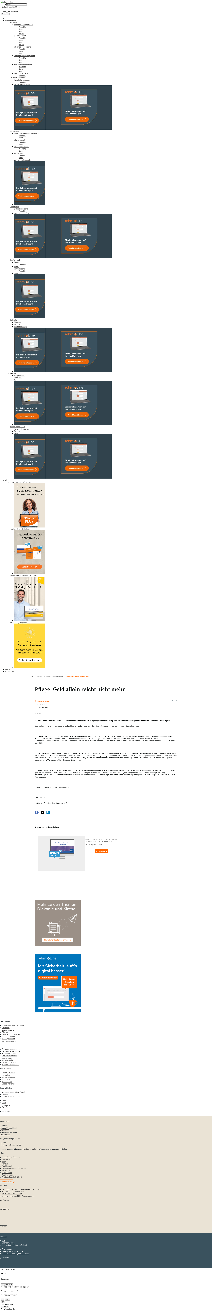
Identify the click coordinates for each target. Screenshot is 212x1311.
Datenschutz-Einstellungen (13, 1251)
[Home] (32, 676)
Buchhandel (7, 1166)
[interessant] (44, 704)
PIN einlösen (7, 1172)
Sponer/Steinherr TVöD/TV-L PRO (23, 576)
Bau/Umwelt (15, 260)
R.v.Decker (6, 1105)
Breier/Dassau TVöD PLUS (20, 482)
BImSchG (18, 273)
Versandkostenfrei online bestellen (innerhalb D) (21, 1189)
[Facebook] (37, 812)
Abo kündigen (7, 1175)
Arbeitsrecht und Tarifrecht (13, 1025)
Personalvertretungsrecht (24, 55)
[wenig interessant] (40, 704)
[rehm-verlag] (7, 2)
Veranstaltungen (20, 326)
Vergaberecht (19, 375)
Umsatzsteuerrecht (22, 84)
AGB (3, 1240)
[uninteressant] (38, 704)
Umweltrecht (19, 269)
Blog (20, 31)
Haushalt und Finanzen (11, 1034)
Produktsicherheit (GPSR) (12, 1177)
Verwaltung (14, 131)
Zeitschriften (7, 1081)
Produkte (22, 27)
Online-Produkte (8, 1073)
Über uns (5, 1094)
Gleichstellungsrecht (22, 47)
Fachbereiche (10, 20)
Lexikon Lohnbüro (21, 213)
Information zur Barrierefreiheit (14, 1245)
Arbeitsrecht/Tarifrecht (23, 25)
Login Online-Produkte (11, 1157)
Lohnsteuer (14, 206)
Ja (2, 1299)
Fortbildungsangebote (18, 622)
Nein (7, 1299)
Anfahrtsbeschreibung (11, 1096)
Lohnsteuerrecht (21, 209)
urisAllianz (6, 1111)
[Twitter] (42, 812)
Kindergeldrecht (8, 1039)
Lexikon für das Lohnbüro (20, 529)
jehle (4, 1103)
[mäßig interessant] (42, 704)
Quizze (21, 33)
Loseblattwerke (8, 1084)
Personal (13, 22)
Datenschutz (7, 1249)
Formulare (6, 1075)
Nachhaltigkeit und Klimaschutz (14, 1168)
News (21, 29)
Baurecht (18, 262)
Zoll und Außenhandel (22, 160)
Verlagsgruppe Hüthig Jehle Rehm (15, 1092)
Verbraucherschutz (17, 427)
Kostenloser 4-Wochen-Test (13, 1191)
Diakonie (13, 320)
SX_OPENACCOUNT (9, 1295)
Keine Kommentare (42, 701)
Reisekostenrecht (21, 73)
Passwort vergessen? (9, 1291)
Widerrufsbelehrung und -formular (15, 1253)
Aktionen (8, 480)
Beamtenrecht (20, 36)
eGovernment (19, 140)
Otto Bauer (6, 1107)
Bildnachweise (8, 1243)
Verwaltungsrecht (9, 1062)
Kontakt (5, 1164)
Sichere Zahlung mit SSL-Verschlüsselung (18, 1196)
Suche (3, 4)
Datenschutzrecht (21, 146)
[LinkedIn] (48, 812)
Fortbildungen (10, 669)
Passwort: (5, 1279)
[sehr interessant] (46, 704)
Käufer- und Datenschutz (12, 1194)
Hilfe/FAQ (6, 1170)
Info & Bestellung (101, 851)
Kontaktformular (29, 1149)
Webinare (6, 1079)
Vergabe (13, 373)
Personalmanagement (23, 64)
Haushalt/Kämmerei (18, 78)
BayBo (16, 266)
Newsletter (9, 671)
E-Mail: (4, 1273)
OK (3, 1302)
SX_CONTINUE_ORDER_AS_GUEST (15, 1287)
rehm (4, 1100)
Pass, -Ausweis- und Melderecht (27, 133)
